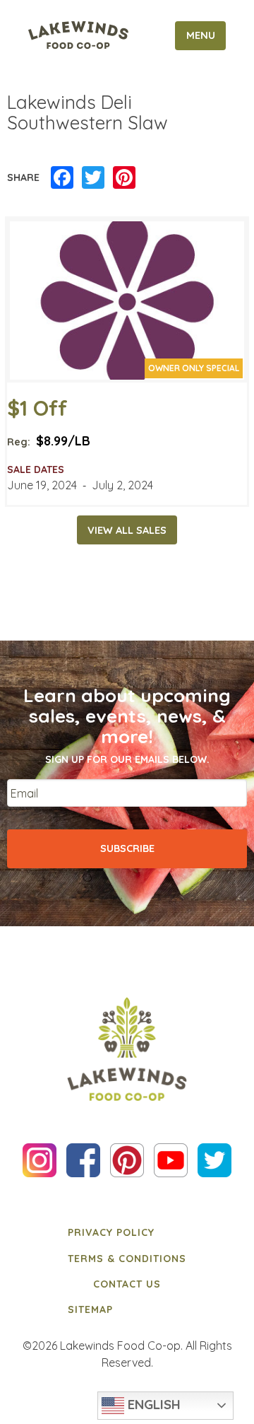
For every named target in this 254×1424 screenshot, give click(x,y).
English (152, 1404)
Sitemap (90, 1309)
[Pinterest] (124, 178)
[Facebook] (62, 178)
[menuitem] (127, 1232)
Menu (200, 35)
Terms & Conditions (127, 1258)
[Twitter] (93, 178)
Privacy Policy (111, 1232)
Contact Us (127, 1284)
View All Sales (127, 530)
